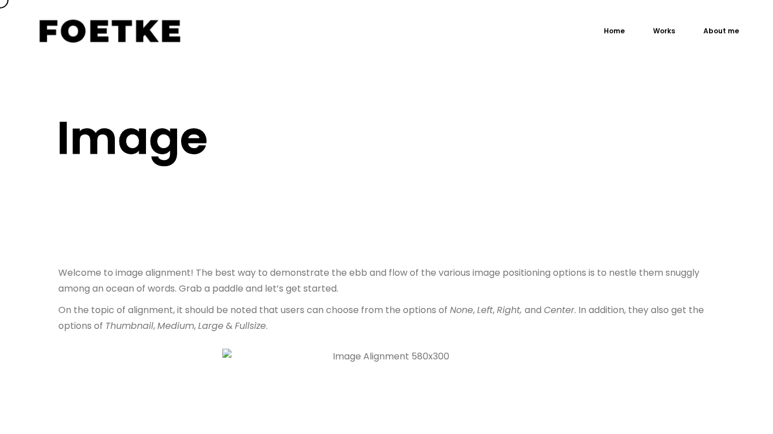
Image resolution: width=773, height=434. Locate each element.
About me (721, 31)
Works (664, 31)
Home (614, 31)
